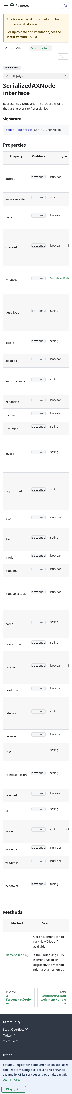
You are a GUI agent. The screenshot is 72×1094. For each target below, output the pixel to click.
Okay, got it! (13, 1089)
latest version (17, 37)
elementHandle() (17, 955)
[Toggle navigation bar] (5, 5)
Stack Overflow (13, 1030)
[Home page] (6, 48)
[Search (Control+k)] (65, 5)
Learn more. (11, 1079)
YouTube (9, 1041)
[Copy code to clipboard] (64, 129)
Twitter (8, 1035)
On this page (14, 76)
